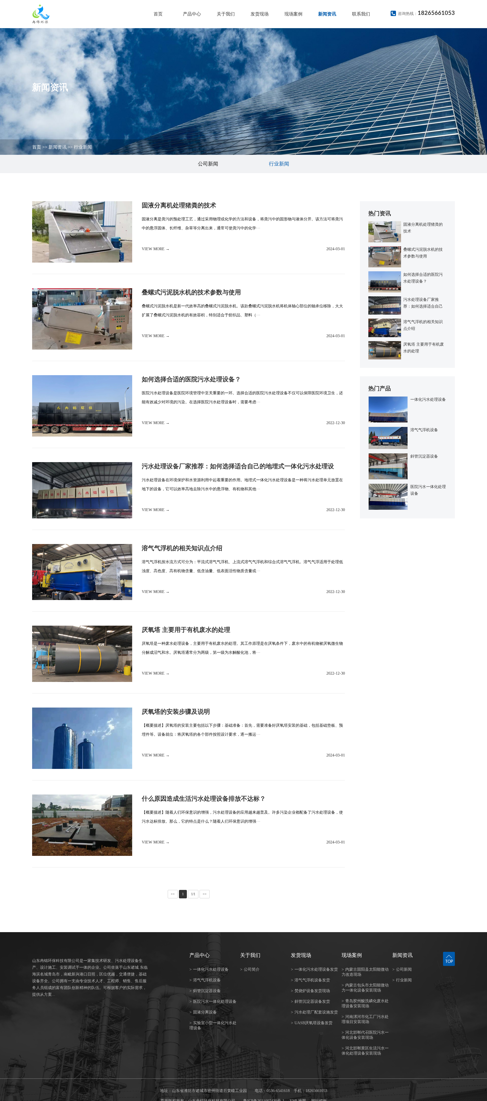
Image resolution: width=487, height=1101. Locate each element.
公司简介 (250, 969)
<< (173, 894)
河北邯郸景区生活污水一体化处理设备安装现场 (365, 1050)
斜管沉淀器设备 (205, 991)
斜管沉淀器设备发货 (310, 1001)
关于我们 (226, 14)
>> (205, 894)
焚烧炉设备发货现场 (310, 991)
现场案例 (293, 14)
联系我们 (361, 14)
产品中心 (192, 14)
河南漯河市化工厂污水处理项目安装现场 (365, 1019)
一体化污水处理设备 (209, 969)
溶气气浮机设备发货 (310, 980)
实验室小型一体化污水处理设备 (212, 1025)
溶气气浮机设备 (205, 980)
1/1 (193, 894)
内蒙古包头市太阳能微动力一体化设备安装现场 (365, 987)
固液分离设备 (203, 1012)
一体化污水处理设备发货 (314, 969)
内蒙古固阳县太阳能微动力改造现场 (365, 972)
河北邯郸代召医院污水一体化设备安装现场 (365, 1035)
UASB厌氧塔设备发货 (312, 1023)
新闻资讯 (327, 14)
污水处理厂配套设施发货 (314, 1012)
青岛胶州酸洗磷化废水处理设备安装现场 (365, 1003)
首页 (158, 14)
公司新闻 (208, 164)
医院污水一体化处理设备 (212, 1001)
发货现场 (260, 14)
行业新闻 (83, 147)
